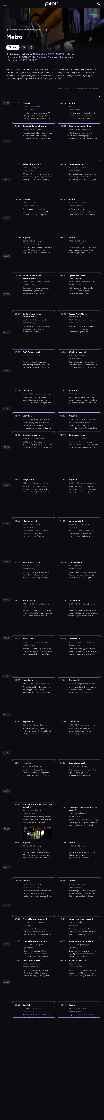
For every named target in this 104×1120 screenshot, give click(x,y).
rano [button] (73, 89)
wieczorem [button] (82, 89)
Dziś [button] (60, 89)
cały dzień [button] (93, 89)
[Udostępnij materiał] (31, 47)
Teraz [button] (66, 89)
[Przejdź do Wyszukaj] (98, 4)
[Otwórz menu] (5, 4)
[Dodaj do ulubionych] (24, 47)
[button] (99, 96)
